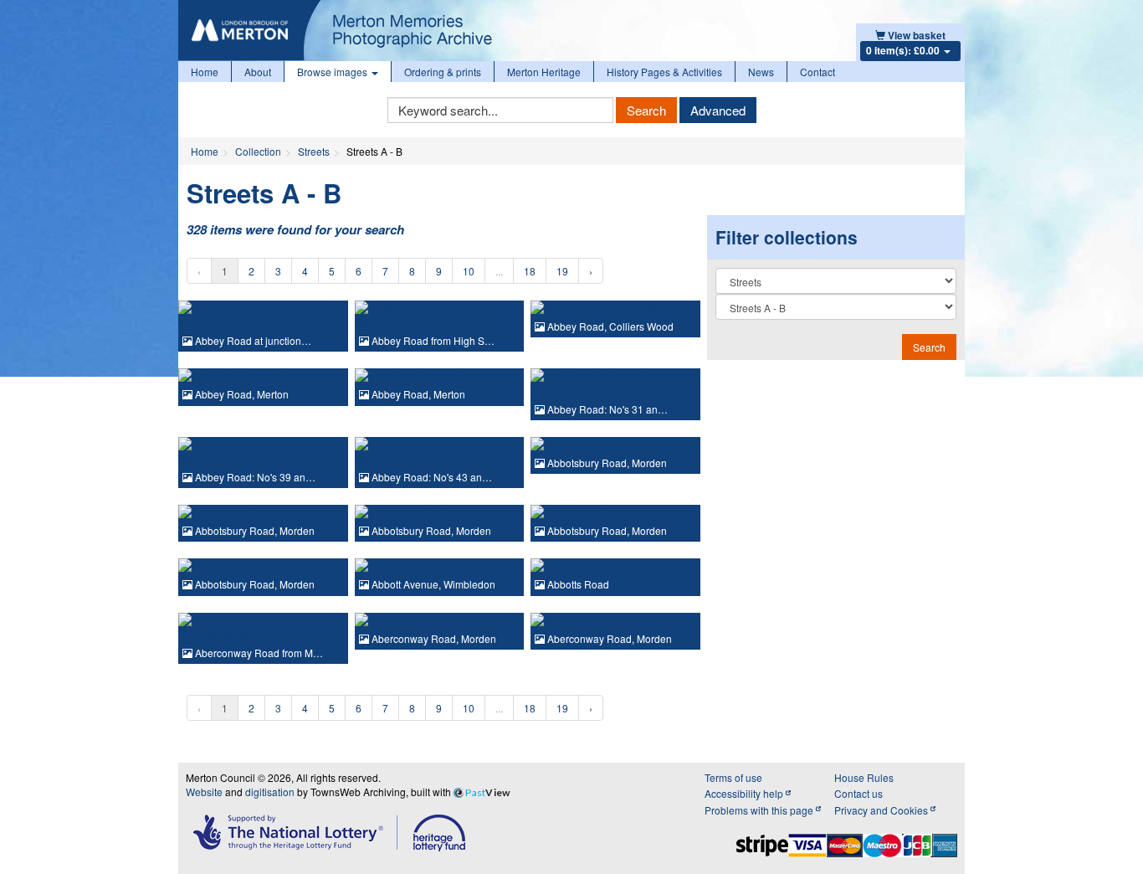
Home (204, 71)
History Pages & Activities (664, 71)
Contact (817, 71)
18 (530, 271)
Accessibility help (745, 793)
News (761, 71)
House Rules (864, 777)
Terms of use (733, 777)
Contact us (858, 793)
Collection (258, 151)
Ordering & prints (442, 71)
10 (468, 271)
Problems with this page (760, 810)
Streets (314, 151)
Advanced (718, 110)
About (257, 71)
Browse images (333, 71)
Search (646, 110)
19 (562, 271)
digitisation (270, 791)
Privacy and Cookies (882, 810)
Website (204, 791)
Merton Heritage (544, 71)
